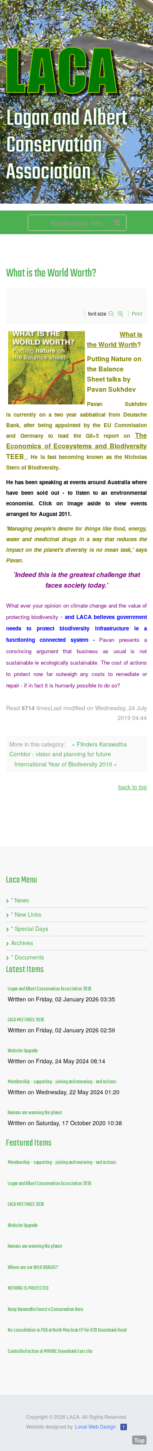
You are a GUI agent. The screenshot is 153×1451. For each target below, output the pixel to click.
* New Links (26, 914)
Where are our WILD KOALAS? (33, 1268)
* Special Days (29, 928)
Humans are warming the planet (35, 1113)
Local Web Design (95, 1426)
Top (139, 1440)
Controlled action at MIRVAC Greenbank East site (50, 1352)
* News (20, 900)
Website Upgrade (23, 1051)
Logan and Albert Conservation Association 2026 (49, 989)
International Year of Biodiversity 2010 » (65, 764)
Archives (22, 943)
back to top (132, 787)
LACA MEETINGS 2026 (26, 1020)
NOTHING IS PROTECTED (28, 1288)
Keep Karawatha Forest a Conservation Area (45, 1310)
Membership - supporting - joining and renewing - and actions (62, 1082)
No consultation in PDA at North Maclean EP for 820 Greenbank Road (67, 1330)
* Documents (27, 957)
